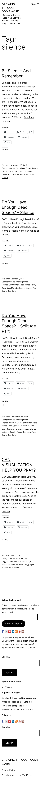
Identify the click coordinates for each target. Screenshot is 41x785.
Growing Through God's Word (10, 8)
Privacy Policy (8, 770)
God (27, 561)
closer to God (15, 423)
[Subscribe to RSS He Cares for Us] (16, 631)
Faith (33, 285)
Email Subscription (13, 623)
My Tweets (7, 687)
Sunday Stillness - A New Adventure (19, 698)
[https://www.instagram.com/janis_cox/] (23, 631)
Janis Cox (6, 288)
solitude (5, 432)
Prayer (35, 168)
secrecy (25, 429)
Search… (6, 657)
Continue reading (11, 372)
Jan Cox (14, 564)
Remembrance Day (28, 174)
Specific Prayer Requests (20, 432)
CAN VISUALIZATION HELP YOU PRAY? (19, 465)
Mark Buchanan (17, 288)
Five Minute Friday (23, 168)
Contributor (14, 285)
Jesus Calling (28, 426)
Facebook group (16, 171)
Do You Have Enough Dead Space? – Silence (18, 207)
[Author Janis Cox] (3, 631)
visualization (14, 568)
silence (5, 177)
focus (22, 561)
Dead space (25, 285)
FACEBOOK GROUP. (26, 647)
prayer (18, 429)
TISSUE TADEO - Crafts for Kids (17, 709)
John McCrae (13, 174)
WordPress (27, 775)
